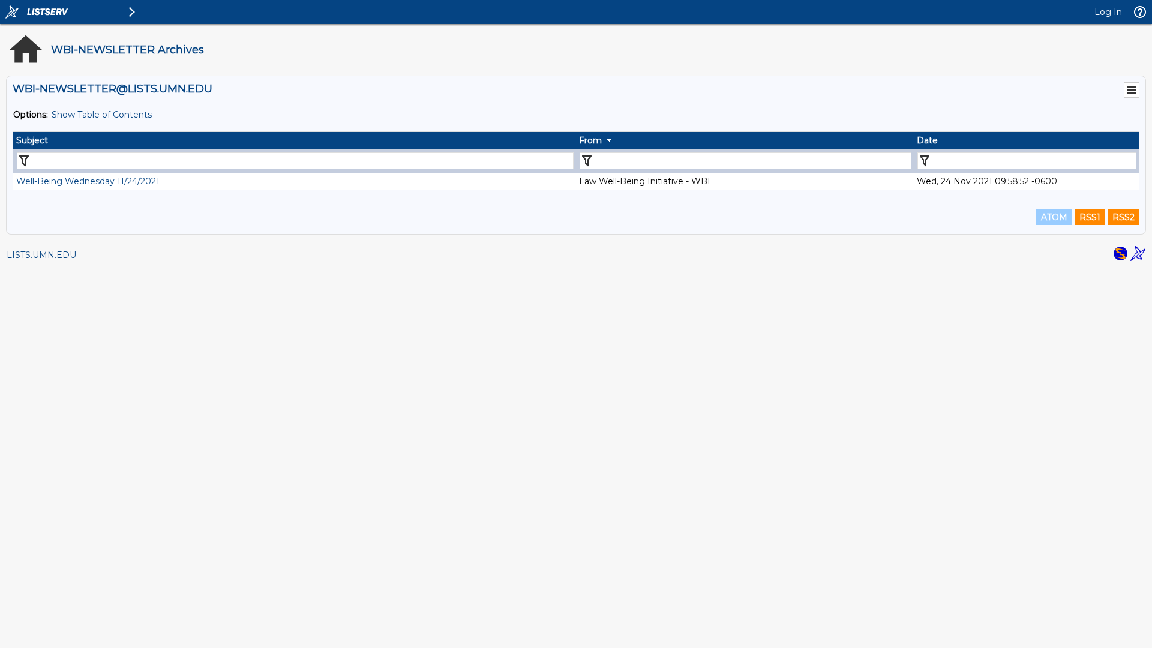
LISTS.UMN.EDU (41, 255)
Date (927, 140)
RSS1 (1089, 217)
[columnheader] (294, 140)
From (590, 140)
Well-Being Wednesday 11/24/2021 (88, 181)
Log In (1108, 12)
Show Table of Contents (102, 114)
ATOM (1054, 217)
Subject (32, 140)
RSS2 (1123, 217)
